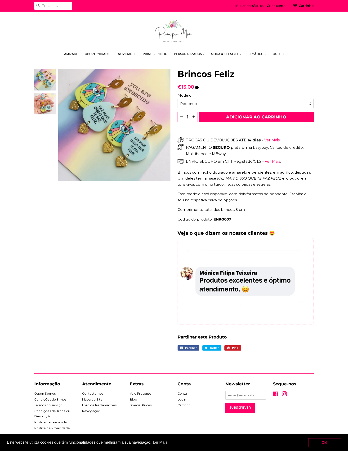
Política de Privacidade (52, 428)
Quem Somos (45, 393)
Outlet (278, 54)
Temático (256, 54)
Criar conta (276, 6)
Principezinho (155, 54)
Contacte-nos (92, 393)
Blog (133, 399)
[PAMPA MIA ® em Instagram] (284, 395)
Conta (182, 393)
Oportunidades (98, 54)
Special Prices (141, 405)
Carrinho (306, 6)
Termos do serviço (48, 405)
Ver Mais (271, 140)
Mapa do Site (92, 399)
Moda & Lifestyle (225, 54)
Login (182, 399)
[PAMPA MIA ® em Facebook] (275, 395)
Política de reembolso (51, 422)
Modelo (185, 95)
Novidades (127, 54)
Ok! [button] (324, 442)
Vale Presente (140, 393)
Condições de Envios (50, 399)
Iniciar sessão (246, 6)
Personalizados (188, 54)
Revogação (91, 411)
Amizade (71, 54)
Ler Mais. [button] (160, 442)
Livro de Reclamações (99, 405)
